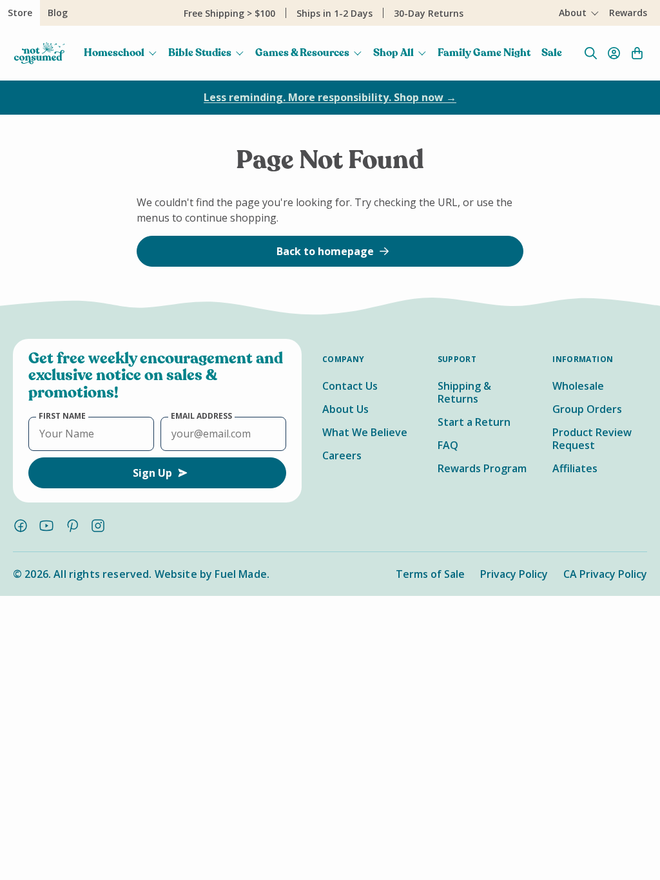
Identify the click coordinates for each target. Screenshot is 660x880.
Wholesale (578, 386)
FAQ (448, 445)
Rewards (628, 13)
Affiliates (574, 468)
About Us (345, 409)
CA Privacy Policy (605, 574)
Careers (342, 455)
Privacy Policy (514, 574)
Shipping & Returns (464, 392)
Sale (551, 53)
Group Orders (587, 409)
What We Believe (364, 432)
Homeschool (114, 53)
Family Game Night (484, 53)
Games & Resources (302, 53)
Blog (58, 12)
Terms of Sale (430, 574)
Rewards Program (482, 468)
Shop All (393, 53)
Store (20, 12)
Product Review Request (592, 438)
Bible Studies (199, 53)
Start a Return (474, 422)
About (573, 13)
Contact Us (350, 386)
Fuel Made (240, 574)
